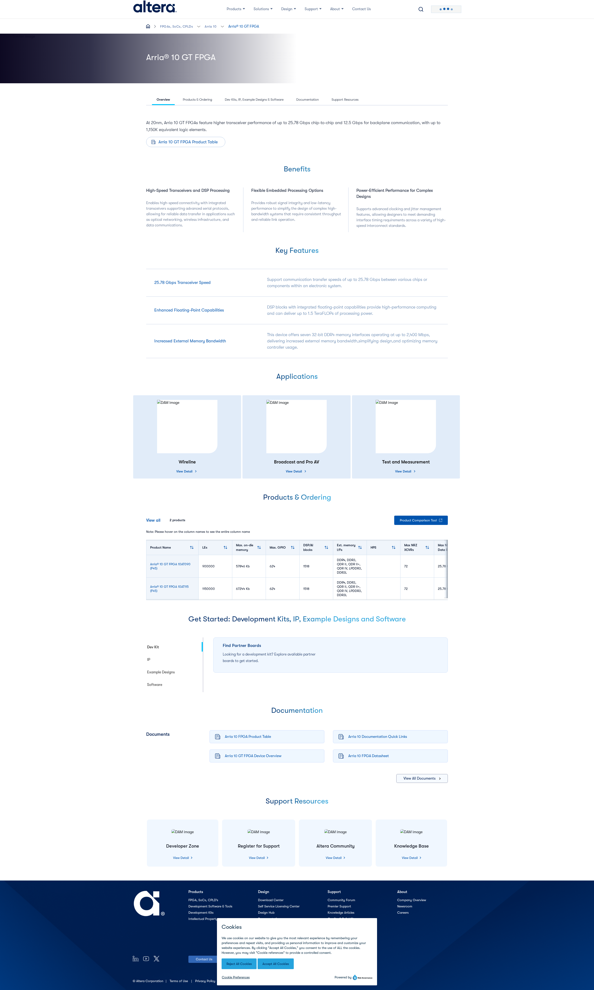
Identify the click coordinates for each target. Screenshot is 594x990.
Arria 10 (210, 26)
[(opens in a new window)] (136, 958)
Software (154, 685)
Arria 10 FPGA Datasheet (368, 756)
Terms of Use (179, 981)
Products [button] (234, 9)
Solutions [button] (261, 9)
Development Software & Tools (210, 906)
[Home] (155, 9)
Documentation (307, 99)
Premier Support (339, 906)
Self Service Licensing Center (279, 906)
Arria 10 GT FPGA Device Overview (253, 756)
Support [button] (311, 9)
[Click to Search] (421, 9)
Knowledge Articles (341, 912)
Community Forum (341, 900)
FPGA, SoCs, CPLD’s (203, 900)
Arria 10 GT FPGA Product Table (188, 142)
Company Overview (411, 900)
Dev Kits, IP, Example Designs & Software (254, 99)
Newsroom (404, 906)
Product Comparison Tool (418, 520)
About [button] (335, 9)
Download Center (271, 900)
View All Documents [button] (420, 778)
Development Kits (200, 912)
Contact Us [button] (361, 9)
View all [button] (153, 520)
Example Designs (161, 672)
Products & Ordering (197, 99)
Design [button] (286, 9)
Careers (403, 912)
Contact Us (204, 959)
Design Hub (266, 912)
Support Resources (345, 99)
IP (148, 660)
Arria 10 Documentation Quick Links (377, 737)
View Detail (184, 471)
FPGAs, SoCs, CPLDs (176, 26)
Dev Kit (153, 647)
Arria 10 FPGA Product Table (248, 737)
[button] (198, 26)
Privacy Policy (205, 981)
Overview (163, 99)
